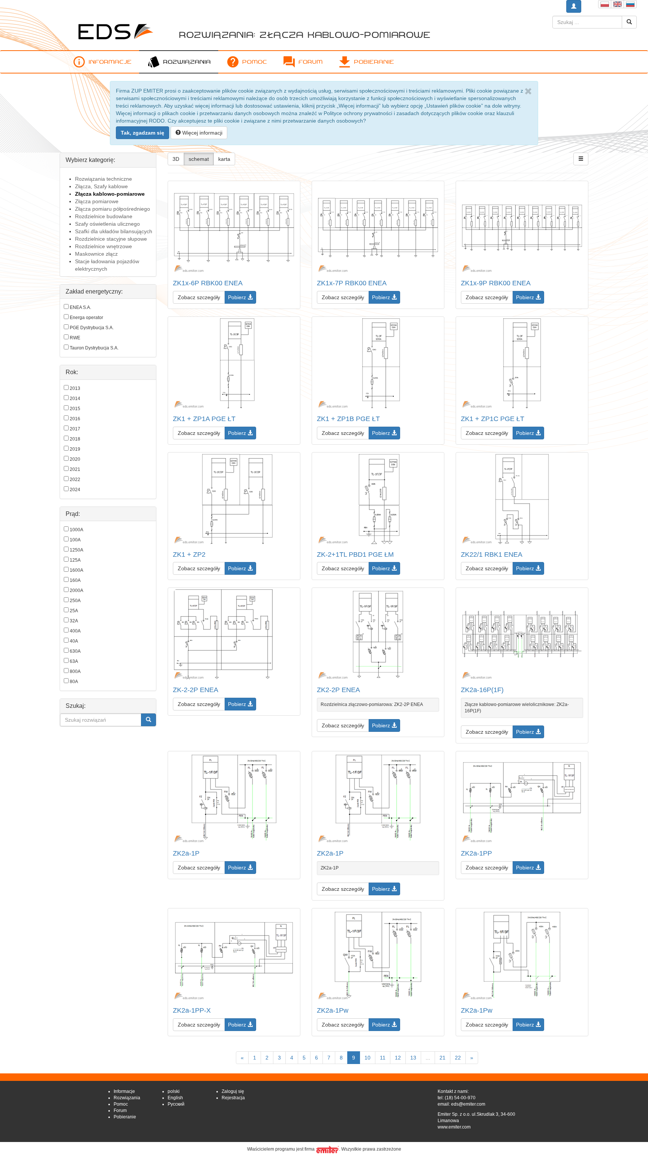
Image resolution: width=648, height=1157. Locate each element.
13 (413, 1058)
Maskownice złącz (96, 254)
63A (74, 661)
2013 (75, 388)
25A (74, 610)
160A (75, 580)
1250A (76, 550)
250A (75, 600)
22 (458, 1058)
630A (75, 651)
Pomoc (254, 61)
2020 (75, 459)
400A (75, 631)
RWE (75, 337)
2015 (75, 408)
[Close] (528, 91)
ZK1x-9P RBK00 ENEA (496, 283)
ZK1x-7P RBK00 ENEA (352, 283)
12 (398, 1058)
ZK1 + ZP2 (189, 554)
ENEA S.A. (80, 307)
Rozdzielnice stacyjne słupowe (111, 239)
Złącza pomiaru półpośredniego (112, 209)
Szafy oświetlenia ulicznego (107, 224)
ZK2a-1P (186, 853)
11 (383, 1058)
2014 (75, 398)
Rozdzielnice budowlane (103, 216)
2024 (75, 489)
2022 (75, 479)
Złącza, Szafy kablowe (101, 186)
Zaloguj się (233, 1091)
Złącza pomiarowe (96, 201)
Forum (310, 61)
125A (75, 560)
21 (443, 1058)
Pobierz (238, 297)
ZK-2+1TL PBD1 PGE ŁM (355, 554)
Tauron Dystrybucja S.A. (94, 348)
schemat (199, 159)
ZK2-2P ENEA (338, 690)
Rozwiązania (187, 61)
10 (367, 1058)
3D (175, 159)
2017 (75, 429)
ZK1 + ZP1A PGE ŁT (204, 419)
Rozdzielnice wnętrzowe (103, 246)
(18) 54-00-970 (460, 1097)
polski (174, 1091)
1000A (76, 529)
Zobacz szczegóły (199, 297)
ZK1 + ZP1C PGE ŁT (492, 419)
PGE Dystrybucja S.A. (92, 327)
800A (75, 671)
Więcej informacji (201, 133)
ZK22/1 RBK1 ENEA (491, 554)
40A (74, 641)
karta (224, 159)
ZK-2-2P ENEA (195, 690)
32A (74, 620)
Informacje (110, 61)
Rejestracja (233, 1097)
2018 (75, 439)
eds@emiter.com (468, 1104)
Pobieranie (374, 61)
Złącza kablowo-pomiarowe (110, 194)
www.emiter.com (454, 1127)
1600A (76, 570)
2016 (75, 418)
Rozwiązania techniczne (103, 179)
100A (75, 540)
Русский (176, 1104)
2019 (75, 449)
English (175, 1097)
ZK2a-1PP (476, 853)
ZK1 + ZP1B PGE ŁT (348, 419)
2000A (76, 590)
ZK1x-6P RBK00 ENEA (208, 283)
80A (74, 681)
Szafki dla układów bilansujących (113, 231)
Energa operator (86, 317)
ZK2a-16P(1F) (482, 690)
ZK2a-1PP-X (192, 1010)
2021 (75, 469)
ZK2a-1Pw (332, 1010)
